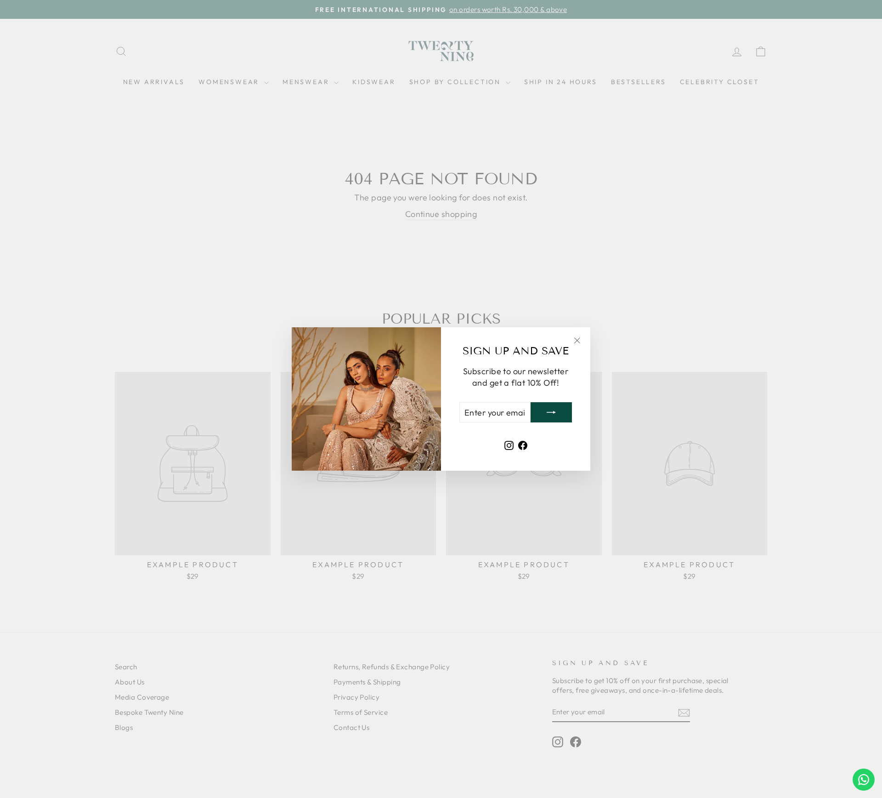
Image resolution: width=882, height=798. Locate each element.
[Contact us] (864, 780)
